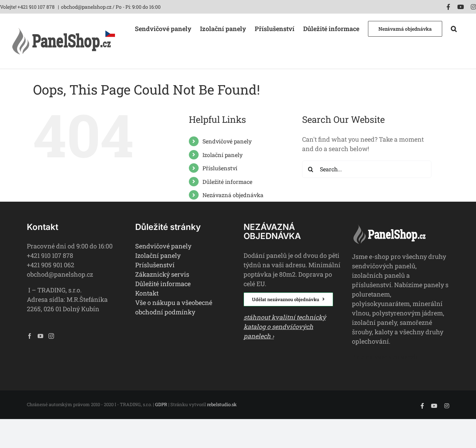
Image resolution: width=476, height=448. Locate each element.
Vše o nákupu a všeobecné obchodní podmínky (173, 307)
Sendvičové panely (227, 141)
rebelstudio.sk (222, 404)
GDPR (161, 404)
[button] (454, 28)
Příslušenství (219, 168)
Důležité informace (227, 181)
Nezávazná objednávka (232, 195)
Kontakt (147, 293)
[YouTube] (40, 336)
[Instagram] (51, 336)
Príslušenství (155, 265)
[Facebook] (29, 336)
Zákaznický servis (162, 274)
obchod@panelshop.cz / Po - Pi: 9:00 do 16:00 (111, 6)
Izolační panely (222, 154)
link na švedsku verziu (386, 357)
